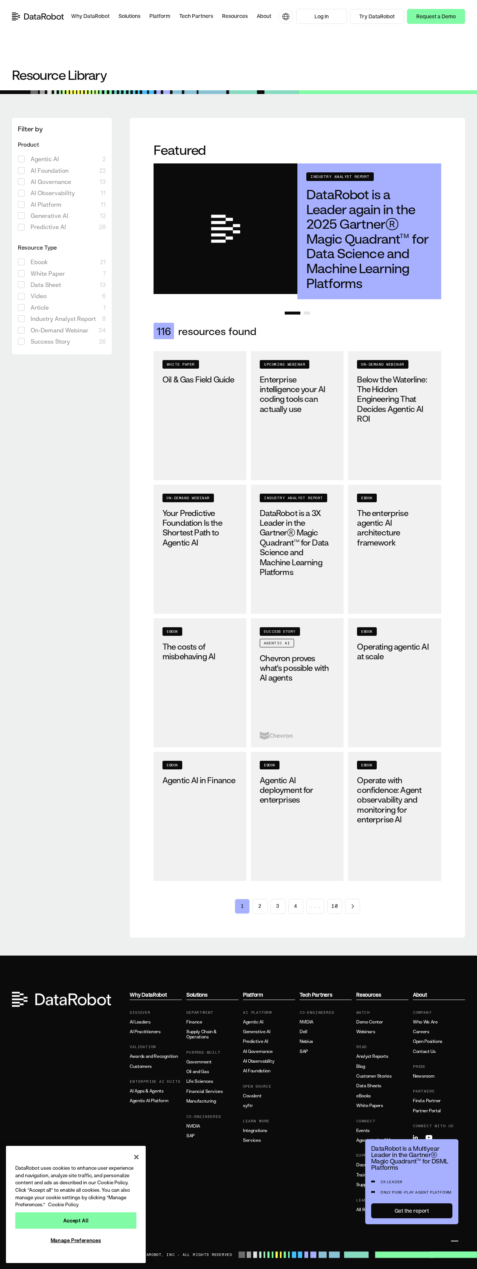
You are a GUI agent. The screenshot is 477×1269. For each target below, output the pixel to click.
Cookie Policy (63, 1204)
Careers (421, 1031)
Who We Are (425, 1022)
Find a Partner (427, 1100)
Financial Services (204, 1091)
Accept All (76, 1220)
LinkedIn (418, 1137)
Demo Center (369, 1022)
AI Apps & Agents (146, 1091)
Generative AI (256, 1031)
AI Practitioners (145, 1031)
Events (363, 1130)
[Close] (136, 1157)
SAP (190, 1135)
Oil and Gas (197, 1071)
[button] (90, 16)
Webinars (365, 1031)
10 (334, 906)
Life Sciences (199, 1081)
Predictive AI (255, 1041)
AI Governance (257, 1051)
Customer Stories (373, 1076)
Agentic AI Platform (149, 1100)
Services (251, 1140)
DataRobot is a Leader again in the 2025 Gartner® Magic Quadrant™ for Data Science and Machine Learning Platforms (367, 238)
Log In (322, 16)
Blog (360, 1066)
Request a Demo (436, 16)
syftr (248, 1105)
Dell (303, 1031)
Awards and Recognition (154, 1056)
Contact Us (424, 1051)
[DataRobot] (38, 16)
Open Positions (427, 1041)
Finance (194, 1022)
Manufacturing (201, 1101)
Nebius (306, 1041)
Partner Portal (427, 1110)
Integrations (255, 1130)
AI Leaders (140, 1022)
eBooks (363, 1095)
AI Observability (258, 1061)
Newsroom (423, 1076)
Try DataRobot (377, 16)
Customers (141, 1066)
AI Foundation (256, 1070)
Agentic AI (253, 1022)
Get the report (412, 1210)
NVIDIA (193, 1126)
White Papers (369, 1105)
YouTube (431, 1137)
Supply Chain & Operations (201, 1034)
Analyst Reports (372, 1056)
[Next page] (352, 906)
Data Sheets (368, 1085)
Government (198, 1062)
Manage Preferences (76, 1240)
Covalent (252, 1095)
